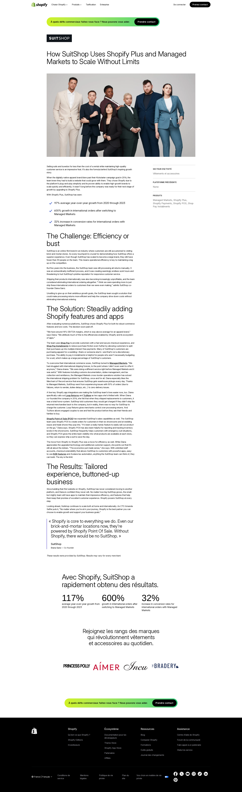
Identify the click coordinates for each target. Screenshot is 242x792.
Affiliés (107, 758)
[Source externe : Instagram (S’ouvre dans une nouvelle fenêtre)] (194, 774)
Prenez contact (200, 4)
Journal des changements (152, 755)
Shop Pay (65, 343)
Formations (146, 745)
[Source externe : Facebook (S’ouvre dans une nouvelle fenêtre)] (176, 774)
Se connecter (179, 4)
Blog (143, 735)
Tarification (91, 4)
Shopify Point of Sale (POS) (60, 418)
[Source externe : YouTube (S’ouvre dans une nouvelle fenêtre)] (188, 774)
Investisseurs (74, 745)
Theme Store (110, 743)
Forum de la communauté (188, 740)
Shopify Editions (75, 740)
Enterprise (104, 4)
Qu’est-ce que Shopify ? (79, 735)
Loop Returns (72, 395)
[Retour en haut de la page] (34, 731)
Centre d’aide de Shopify (188, 735)
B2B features (59, 454)
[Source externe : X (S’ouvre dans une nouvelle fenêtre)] (182, 774)
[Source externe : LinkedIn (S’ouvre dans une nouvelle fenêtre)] (206, 774)
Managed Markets (118, 363)
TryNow (87, 395)
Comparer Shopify (149, 740)
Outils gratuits (147, 750)
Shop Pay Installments (57, 346)
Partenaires (109, 753)
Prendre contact (146, 21)
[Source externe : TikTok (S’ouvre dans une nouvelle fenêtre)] (200, 774)
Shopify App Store (112, 748)
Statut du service (184, 750)
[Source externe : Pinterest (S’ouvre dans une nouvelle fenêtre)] (176, 780)
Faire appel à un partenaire (189, 745)
